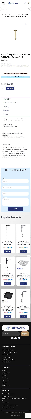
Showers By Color (12, 14)
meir (6, 60)
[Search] (29, 9)
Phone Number (6, 184)
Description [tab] (6, 99)
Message (4, 197)
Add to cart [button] (7, 251)
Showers (6, 14)
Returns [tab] (5, 114)
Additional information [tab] (10, 103)
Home (3, 14)
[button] (25, 24)
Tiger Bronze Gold (25, 65)
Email (3, 191)
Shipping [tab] (5, 107)
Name (3, 178)
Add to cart (10, 88)
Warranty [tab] (6, 110)
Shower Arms (13, 65)
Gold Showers (19, 14)
